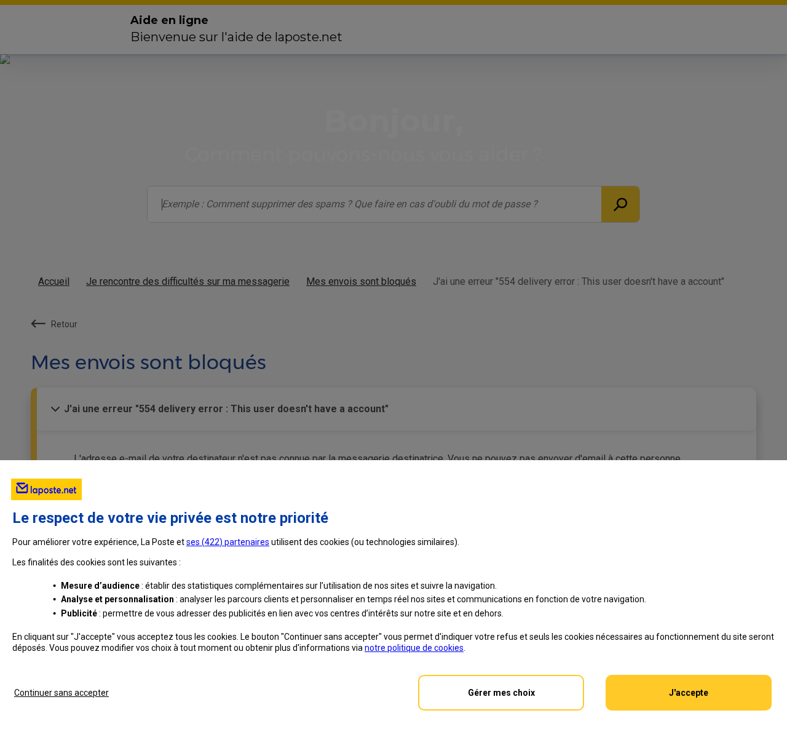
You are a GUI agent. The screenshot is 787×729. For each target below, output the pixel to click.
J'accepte (688, 693)
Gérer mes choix (501, 693)
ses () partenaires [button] (227, 542)
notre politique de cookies (414, 648)
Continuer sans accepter (61, 693)
